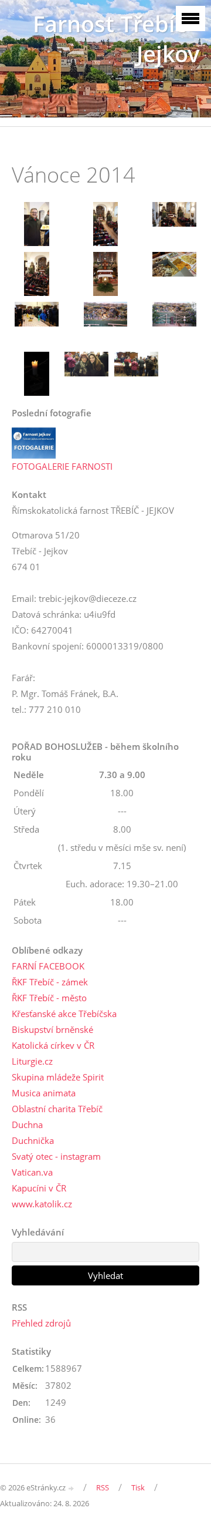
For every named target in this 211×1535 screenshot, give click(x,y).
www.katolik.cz (42, 1204)
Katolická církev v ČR (53, 1045)
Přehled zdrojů (41, 1323)
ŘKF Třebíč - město (49, 998)
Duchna (27, 1124)
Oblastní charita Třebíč (57, 1109)
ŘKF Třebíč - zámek (50, 982)
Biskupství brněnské (52, 1029)
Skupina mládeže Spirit (58, 1077)
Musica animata (44, 1093)
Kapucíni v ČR (39, 1188)
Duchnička (33, 1140)
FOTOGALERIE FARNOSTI (62, 466)
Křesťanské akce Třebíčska (64, 1013)
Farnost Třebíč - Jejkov (116, 39)
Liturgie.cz (32, 1061)
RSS (102, 1487)
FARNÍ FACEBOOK (48, 966)
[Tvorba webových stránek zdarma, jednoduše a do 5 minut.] (71, 1488)
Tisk (138, 1487)
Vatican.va (32, 1172)
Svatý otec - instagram (56, 1156)
